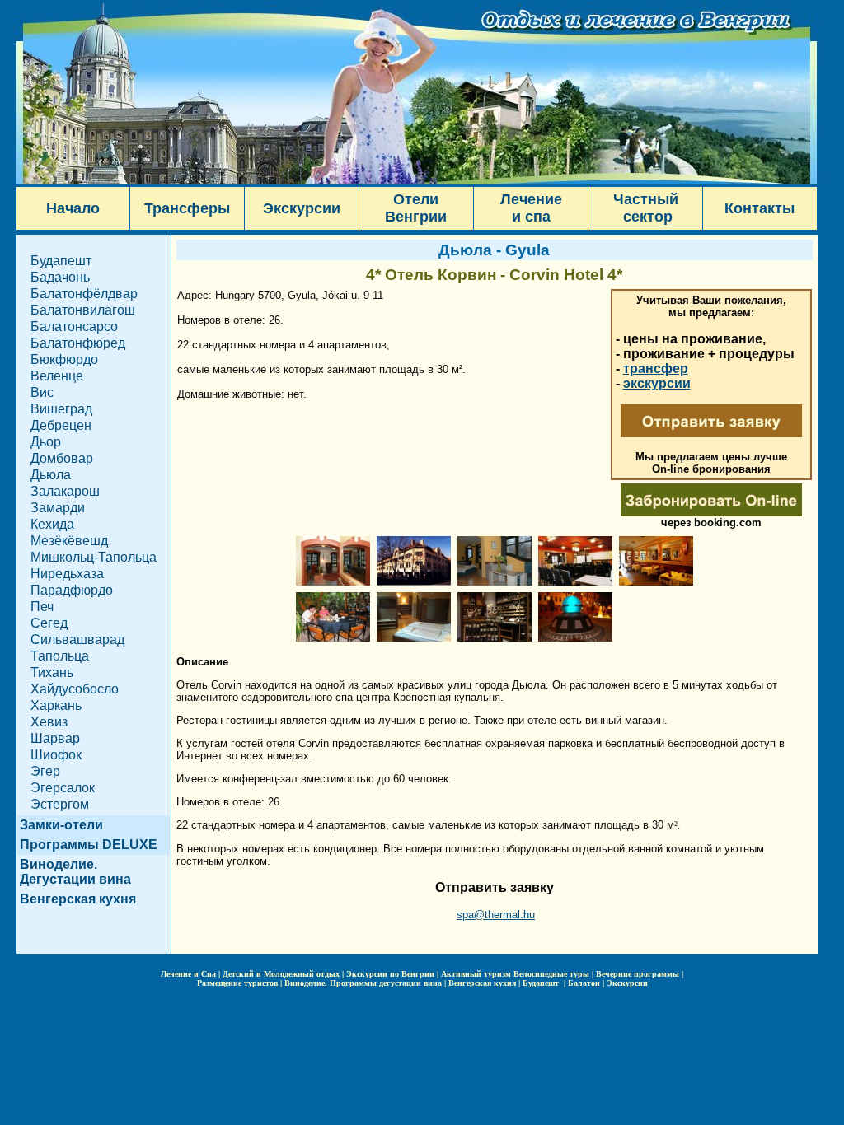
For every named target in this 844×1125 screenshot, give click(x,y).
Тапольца (59, 656)
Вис (42, 392)
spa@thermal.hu (496, 914)
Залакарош (65, 491)
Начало (73, 208)
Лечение (531, 199)
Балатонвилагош (82, 310)
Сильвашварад (77, 640)
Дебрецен (60, 425)
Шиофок (56, 755)
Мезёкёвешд (69, 541)
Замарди (57, 508)
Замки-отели (61, 825)
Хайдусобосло (74, 689)
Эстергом (59, 804)
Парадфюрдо (71, 590)
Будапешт (60, 261)
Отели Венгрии (416, 208)
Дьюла (50, 475)
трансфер (655, 369)
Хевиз (49, 722)
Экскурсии (301, 208)
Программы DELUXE (88, 845)
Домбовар (61, 458)
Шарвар (55, 738)
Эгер (45, 771)
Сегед (49, 623)
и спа (531, 216)
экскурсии (657, 383)
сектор (646, 216)
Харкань (56, 705)
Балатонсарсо (74, 327)
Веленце (56, 376)
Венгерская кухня (78, 899)
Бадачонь (60, 277)
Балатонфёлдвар (84, 294)
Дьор (45, 442)
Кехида (52, 524)
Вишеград (61, 409)
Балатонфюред (77, 343)
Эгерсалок (62, 788)
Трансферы (187, 208)
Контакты (759, 208)
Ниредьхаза (67, 574)
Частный (645, 199)
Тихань (51, 672)
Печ (42, 607)
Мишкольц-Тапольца (93, 557)
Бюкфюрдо (64, 359)
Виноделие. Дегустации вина (75, 871)
